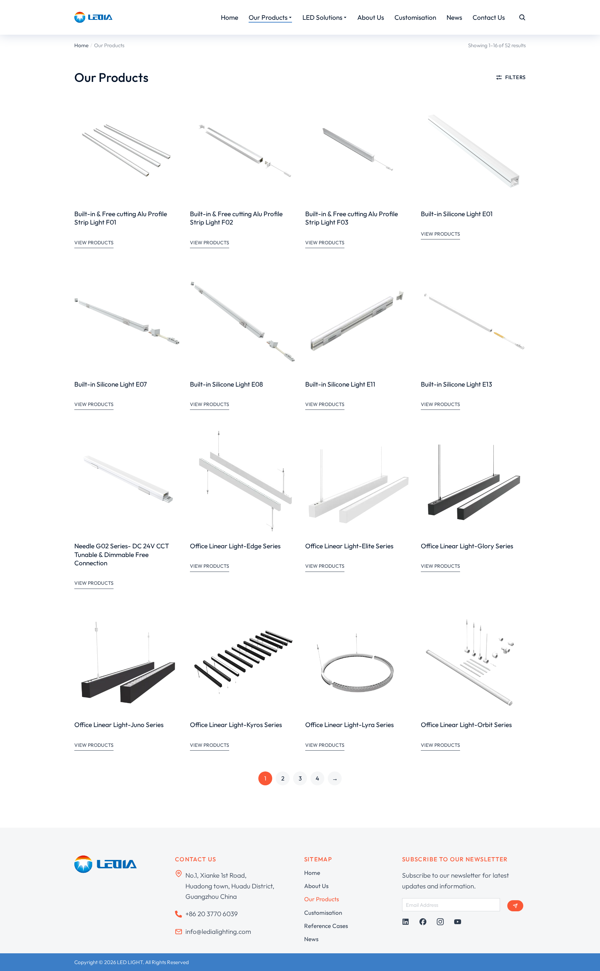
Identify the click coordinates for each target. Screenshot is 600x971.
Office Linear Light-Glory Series (467, 546)
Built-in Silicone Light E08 (226, 384)
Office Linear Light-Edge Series (235, 546)
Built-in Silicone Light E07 (110, 384)
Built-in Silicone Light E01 (457, 214)
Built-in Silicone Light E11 (340, 384)
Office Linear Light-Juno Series (119, 724)
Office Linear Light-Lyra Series (349, 724)
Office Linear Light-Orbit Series (466, 724)
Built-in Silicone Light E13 (456, 384)
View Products (94, 242)
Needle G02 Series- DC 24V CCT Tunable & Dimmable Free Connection (121, 554)
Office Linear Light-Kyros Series (236, 724)
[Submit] (515, 905)
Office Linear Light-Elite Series (349, 546)
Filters (515, 77)
